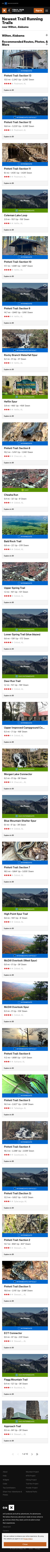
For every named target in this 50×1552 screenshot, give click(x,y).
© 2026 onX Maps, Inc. (18, 1549)
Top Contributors (9, 1488)
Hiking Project (31, 1480)
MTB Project (30, 1476)
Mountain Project (32, 1472)
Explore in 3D (9, 90)
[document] (25, 1540)
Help (4, 1476)
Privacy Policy (28, 1539)
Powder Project (31, 1488)
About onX (7, 1527)
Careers (6, 1531)
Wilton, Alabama (13, 35)
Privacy (37, 1549)
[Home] (14, 10)
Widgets (6, 1480)
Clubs (5, 1484)
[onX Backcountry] (10, 3)
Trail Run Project (32, 1484)
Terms (31, 1549)
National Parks (31, 1492)
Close (25, 1544)
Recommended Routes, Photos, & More (25, 43)
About (5, 1472)
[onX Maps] (8, 1510)
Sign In (39, 10)
